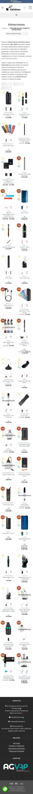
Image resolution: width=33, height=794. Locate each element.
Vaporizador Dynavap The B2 (24, 505)
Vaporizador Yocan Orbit (8, 343)
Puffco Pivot (8, 278)
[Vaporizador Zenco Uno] (8, 364)
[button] (2, 7)
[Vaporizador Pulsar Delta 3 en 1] (24, 98)
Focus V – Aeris (24, 247)
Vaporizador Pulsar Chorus (8, 115)
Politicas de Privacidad (16, 751)
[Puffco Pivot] (8, 261)
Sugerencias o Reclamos (16, 748)
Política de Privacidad (16, 787)
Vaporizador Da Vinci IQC (25, 539)
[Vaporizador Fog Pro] (8, 522)
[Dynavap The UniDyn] (24, 163)
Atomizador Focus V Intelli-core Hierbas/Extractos (8, 181)
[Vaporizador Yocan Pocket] (24, 294)
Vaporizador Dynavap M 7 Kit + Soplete (24, 344)
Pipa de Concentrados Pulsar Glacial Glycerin (8, 214)
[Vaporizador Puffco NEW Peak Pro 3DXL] (8, 593)
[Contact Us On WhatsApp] (5, 789)
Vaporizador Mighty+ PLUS (25, 475)
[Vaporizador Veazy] (8, 129)
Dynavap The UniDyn (24, 174)
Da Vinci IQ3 (24, 212)
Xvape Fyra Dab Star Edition (24, 381)
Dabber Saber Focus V (8, 578)
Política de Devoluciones (16, 791)
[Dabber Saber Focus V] (8, 561)
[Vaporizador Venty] (8, 494)
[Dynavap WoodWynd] (8, 230)
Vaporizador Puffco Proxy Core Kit (8, 645)
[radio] (6, 109)
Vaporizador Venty (8, 504)
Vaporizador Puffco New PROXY (24, 610)
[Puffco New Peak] (24, 261)
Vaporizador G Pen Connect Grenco (8, 677)
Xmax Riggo (8, 450)
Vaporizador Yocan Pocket (24, 311)
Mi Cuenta (16, 743)
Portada (5, 28)
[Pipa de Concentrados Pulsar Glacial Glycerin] (8, 196)
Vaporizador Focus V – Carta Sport (25, 578)
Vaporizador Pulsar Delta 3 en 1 (24, 115)
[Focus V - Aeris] (24, 230)
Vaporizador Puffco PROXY (24, 645)
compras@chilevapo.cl (17, 721)
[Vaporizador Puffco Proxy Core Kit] (8, 628)
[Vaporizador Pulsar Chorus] (8, 98)
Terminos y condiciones (16, 746)
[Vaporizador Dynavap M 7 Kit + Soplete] (24, 326)
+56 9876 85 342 (16, 717)
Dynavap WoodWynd (8, 247)
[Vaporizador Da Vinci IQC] (24, 522)
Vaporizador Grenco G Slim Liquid (24, 140)
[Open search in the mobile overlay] (16, 15)
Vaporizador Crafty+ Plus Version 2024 (24, 445)
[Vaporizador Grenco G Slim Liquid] (24, 129)
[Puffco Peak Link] (8, 294)
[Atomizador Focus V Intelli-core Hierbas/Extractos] (8, 163)
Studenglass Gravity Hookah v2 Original (24, 677)
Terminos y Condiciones (16, 788)
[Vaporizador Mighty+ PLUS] (24, 464)
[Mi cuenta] (24, 7)
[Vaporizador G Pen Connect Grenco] (8, 660)
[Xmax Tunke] (24, 399)
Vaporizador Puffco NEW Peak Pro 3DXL (8, 610)
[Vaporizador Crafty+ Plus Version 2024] (24, 434)
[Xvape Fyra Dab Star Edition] (24, 364)
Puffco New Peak (25, 278)
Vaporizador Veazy (8, 145)
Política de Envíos (16, 789)
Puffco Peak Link (8, 305)
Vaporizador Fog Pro (8, 533)
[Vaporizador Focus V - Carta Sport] (24, 561)
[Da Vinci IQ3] (24, 196)
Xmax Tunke (24, 415)
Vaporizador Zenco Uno (8, 381)
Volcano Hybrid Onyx (8, 474)
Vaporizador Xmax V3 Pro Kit (8, 416)
